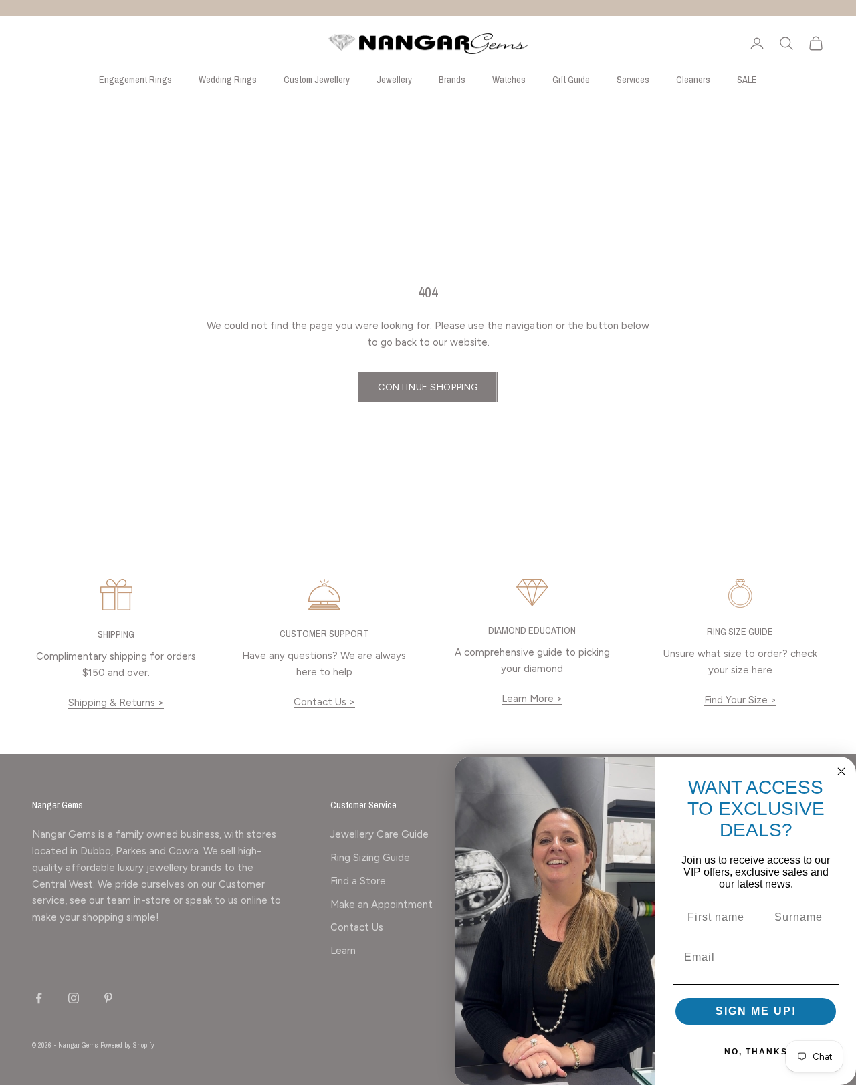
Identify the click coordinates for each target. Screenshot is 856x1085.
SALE (747, 79)
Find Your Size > (740, 700)
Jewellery (394, 79)
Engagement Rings (135, 79)
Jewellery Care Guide (379, 834)
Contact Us (356, 927)
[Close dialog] (841, 771)
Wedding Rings (228, 79)
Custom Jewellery (317, 79)
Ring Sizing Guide (370, 858)
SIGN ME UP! (756, 1011)
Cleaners (693, 79)
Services (633, 79)
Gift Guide (571, 79)
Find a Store (358, 881)
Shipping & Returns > (116, 703)
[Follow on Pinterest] (108, 998)
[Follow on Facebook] (38, 998)
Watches (509, 79)
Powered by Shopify (127, 1045)
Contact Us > (324, 702)
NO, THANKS (756, 1051)
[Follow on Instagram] (73, 998)
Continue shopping (428, 387)
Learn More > (532, 699)
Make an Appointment (381, 904)
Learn (343, 951)
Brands (452, 79)
